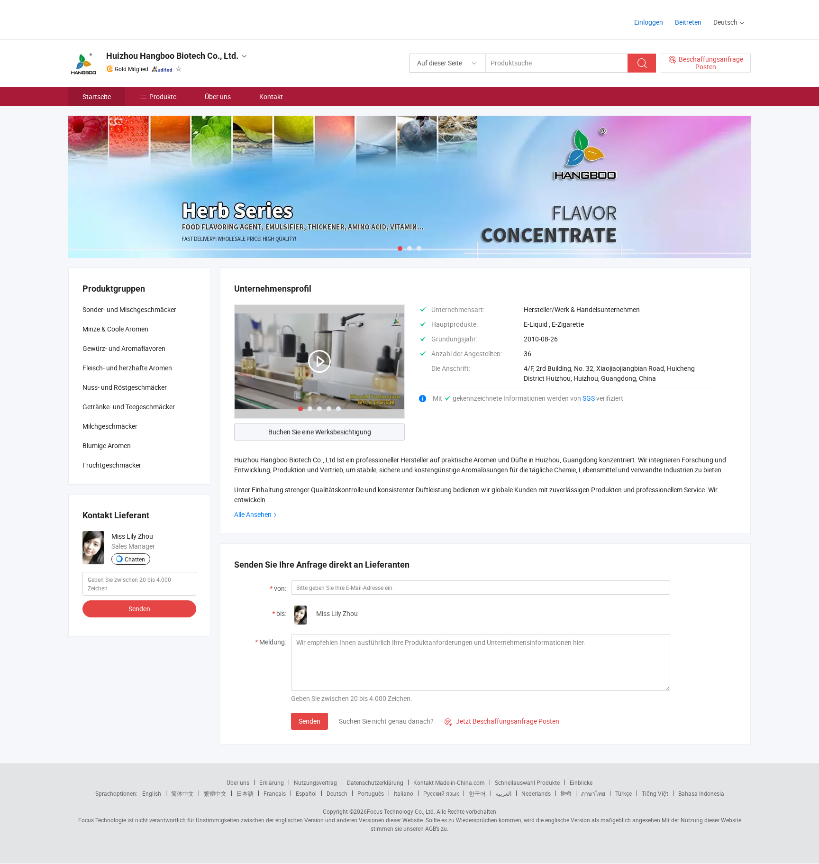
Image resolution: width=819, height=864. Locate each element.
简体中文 (182, 793)
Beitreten (688, 22)
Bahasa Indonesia (701, 793)
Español (306, 793)
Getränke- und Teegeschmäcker (128, 406)
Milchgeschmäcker (109, 426)
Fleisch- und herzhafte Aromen (127, 367)
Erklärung (271, 782)
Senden (309, 721)
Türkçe (623, 793)
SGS (589, 398)
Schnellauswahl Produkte (527, 782)
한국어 (477, 793)
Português (370, 793)
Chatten (135, 559)
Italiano (403, 793)
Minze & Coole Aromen (115, 328)
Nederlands (536, 793)
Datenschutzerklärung (375, 782)
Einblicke (581, 782)
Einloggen (648, 22)
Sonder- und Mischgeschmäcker (129, 309)
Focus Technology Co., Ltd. (401, 811)
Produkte (162, 96)
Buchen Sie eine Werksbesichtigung (319, 431)
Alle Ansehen (253, 514)
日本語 (245, 793)
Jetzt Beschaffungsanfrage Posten (502, 721)
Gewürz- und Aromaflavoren (123, 348)
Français (275, 793)
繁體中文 (215, 793)
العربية (503, 793)
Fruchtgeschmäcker (111, 464)
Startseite (96, 96)
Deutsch (337, 793)
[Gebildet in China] (129, 19)
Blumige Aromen (106, 445)
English (151, 793)
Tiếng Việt (655, 793)
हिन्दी (566, 793)
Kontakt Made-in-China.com (449, 782)
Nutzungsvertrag (315, 782)
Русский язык (441, 793)
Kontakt (271, 96)
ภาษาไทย (593, 793)
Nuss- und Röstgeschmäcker (124, 387)
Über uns (218, 96)
